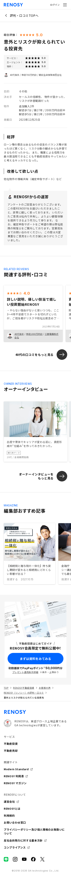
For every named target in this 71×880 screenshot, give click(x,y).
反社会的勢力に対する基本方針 (23, 840)
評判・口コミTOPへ (24, 15)
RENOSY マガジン (15, 783)
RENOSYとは (12, 808)
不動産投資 (11, 744)
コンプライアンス (15, 847)
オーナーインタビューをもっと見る (36, 476)
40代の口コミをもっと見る (34, 354)
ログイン (55, 4)
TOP (6, 687)
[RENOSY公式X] (42, 859)
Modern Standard (16, 769)
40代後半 (14, 74)
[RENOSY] (35, 712)
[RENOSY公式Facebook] (33, 859)
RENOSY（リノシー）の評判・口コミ (24, 692)
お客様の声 (45, 687)
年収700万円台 (29, 74)
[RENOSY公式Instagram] (15, 859)
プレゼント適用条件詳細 (25, 672)
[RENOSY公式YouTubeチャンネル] (24, 859)
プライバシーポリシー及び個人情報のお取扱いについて (34, 831)
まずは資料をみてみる (35, 658)
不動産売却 (11, 751)
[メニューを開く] (65, 4)
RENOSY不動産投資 (23, 687)
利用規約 (9, 815)
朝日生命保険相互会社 (50, 74)
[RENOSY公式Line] (6, 859)
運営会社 (9, 801)
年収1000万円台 (34, 334)
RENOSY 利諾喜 (14, 776)
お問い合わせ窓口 (15, 822)
